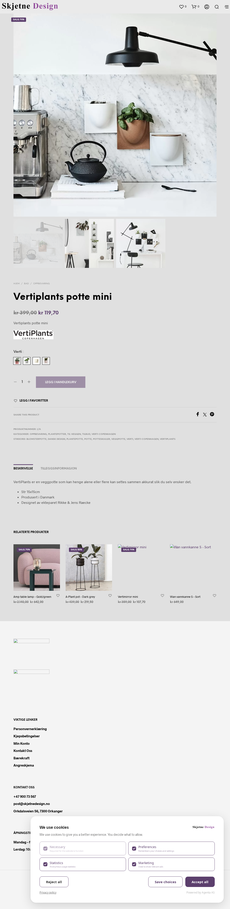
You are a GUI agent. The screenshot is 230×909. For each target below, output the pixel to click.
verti (130, 439)
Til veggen (74, 434)
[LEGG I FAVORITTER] (58, 595)
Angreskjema (23, 765)
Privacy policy (48, 892)
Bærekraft (21, 758)
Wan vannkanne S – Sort (185, 596)
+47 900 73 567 (24, 796)
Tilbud (86, 434)
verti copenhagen (147, 439)
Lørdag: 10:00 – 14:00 (29, 849)
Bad (26, 283)
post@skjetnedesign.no (31, 804)
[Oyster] (36, 360)
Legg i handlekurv (60, 382)
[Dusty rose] (17, 360)
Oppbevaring (41, 283)
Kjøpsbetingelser (26, 736)
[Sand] (46, 360)
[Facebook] (199, 415)
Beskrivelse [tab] (23, 468)
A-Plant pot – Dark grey (80, 596)
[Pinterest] (213, 415)
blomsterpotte (36, 439)
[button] (182, 6)
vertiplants (167, 439)
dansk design (56, 439)
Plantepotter (57, 434)
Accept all (200, 882)
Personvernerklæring (30, 729)
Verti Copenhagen (104, 434)
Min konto (21, 743)
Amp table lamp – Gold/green (32, 596)
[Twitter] (206, 415)
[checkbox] (83, 848)
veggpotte (118, 439)
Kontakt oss (22, 751)
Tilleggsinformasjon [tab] (59, 468)
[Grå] (26, 360)
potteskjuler (101, 439)
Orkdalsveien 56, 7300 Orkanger (38, 811)
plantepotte (74, 439)
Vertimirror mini (128, 596)
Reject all (54, 882)
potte (88, 439)
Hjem (16, 283)
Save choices (165, 882)
